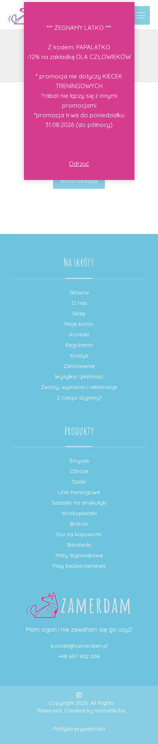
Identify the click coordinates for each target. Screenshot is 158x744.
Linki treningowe (79, 492)
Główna (79, 292)
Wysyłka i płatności (79, 376)
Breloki (79, 523)
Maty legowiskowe (79, 555)
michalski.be (109, 710)
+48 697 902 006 (79, 656)
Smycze (79, 460)
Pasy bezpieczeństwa (79, 565)
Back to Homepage (79, 181)
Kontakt (79, 334)
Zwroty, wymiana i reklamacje (79, 387)
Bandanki (79, 544)
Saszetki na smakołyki (79, 502)
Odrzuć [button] (79, 163)
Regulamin (79, 345)
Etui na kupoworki (79, 534)
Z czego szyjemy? (79, 397)
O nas (79, 303)
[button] (140, 15)
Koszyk (79, 355)
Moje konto (79, 324)
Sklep (79, 313)
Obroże (79, 471)
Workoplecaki (79, 513)
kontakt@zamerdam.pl (79, 646)
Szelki (79, 481)
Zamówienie (79, 366)
